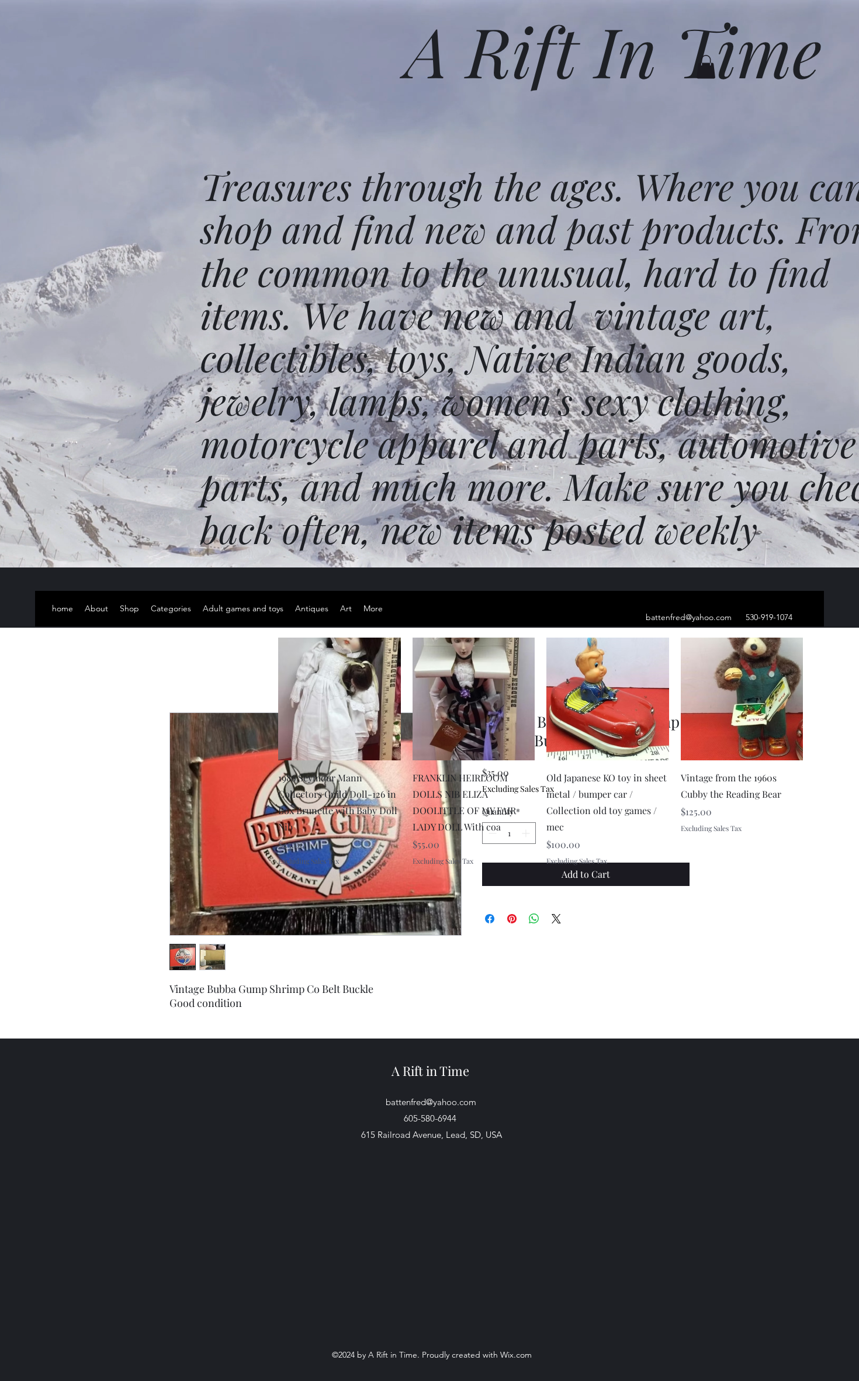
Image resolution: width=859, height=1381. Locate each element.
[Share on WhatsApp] (534, 919)
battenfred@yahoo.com (689, 617)
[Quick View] (339, 699)
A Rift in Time (430, 1070)
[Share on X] (556, 919)
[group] (540, 751)
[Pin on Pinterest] (512, 919)
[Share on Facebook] (490, 919)
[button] (706, 67)
